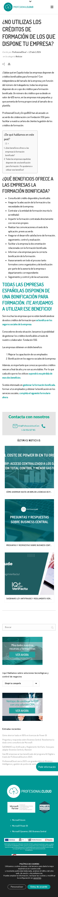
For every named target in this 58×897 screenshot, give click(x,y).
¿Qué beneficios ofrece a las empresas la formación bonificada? (17, 151)
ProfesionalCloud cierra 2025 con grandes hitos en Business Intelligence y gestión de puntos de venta (27, 762)
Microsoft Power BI (20, 825)
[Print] (10, 64)
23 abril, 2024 (35, 52)
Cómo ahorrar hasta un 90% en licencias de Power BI (30, 492)
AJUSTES (37, 878)
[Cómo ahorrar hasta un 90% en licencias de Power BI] (29, 467)
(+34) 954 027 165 (28, 430)
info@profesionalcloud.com (28, 426)
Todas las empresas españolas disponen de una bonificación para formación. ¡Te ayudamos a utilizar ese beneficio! (19, 164)
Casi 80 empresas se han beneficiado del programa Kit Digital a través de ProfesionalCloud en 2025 (28, 755)
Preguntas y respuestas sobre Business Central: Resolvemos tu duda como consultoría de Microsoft (30, 545)
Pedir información (47, 766)
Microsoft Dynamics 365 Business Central (29, 831)
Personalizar (17, 886)
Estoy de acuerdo (38, 886)
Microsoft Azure (18, 820)
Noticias (18, 56)
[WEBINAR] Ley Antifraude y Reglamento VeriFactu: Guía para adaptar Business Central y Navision (30, 598)
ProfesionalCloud (19, 52)
